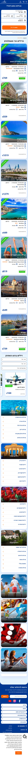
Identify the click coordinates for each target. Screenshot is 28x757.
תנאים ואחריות (9, 730)
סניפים (23, 730)
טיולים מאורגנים (22, 715)
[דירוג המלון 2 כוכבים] (16, 223)
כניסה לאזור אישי (20, 2)
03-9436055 (21, 726)
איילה (24, 705)
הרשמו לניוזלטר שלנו (18, 687)
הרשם (5, 696)
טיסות (24, 708)
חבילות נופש (20, 38)
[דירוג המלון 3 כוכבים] (18, 107)
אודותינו (10, 728)
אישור (18, 753)
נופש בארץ (23, 722)
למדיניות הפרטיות (14, 746)
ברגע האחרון (22, 719)
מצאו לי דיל (14, 27)
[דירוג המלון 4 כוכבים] (10, 146)
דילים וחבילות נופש (21, 712)
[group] (15, 384)
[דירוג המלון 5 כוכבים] (9, 68)
